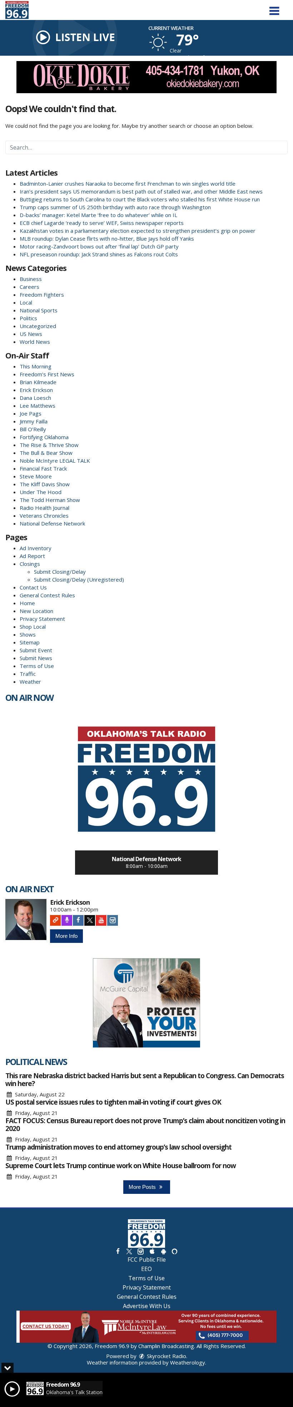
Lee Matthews (37, 405)
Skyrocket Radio (165, 1356)
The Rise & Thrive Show (49, 444)
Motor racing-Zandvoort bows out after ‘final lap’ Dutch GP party (99, 246)
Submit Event (36, 650)
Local (26, 302)
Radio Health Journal (44, 507)
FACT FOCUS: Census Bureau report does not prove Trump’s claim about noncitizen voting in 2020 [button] (145, 1124)
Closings (30, 563)
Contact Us (33, 587)
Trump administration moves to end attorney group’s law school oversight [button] (118, 1147)
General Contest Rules (47, 595)
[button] (274, 8)
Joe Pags (30, 413)
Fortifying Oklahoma (44, 437)
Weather (30, 681)
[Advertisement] (146, 77)
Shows (28, 634)
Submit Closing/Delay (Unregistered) (79, 579)
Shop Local (33, 626)
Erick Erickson (36, 389)
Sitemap (30, 642)
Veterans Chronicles (44, 515)
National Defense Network (52, 523)
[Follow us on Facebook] (118, 1251)
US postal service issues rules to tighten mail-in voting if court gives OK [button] (113, 1102)
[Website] (55, 920)
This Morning (35, 366)
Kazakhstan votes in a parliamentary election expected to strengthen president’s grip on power (137, 230)
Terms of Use (37, 665)
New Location (36, 610)
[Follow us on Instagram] (140, 1251)
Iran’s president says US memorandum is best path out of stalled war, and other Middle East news (141, 191)
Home (27, 603)
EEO (146, 1269)
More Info (66, 936)
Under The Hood (40, 492)
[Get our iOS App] (151, 1251)
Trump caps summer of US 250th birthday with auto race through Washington (115, 207)
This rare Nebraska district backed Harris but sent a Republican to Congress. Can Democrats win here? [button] (144, 1079)
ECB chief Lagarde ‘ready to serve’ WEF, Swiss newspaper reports (102, 222)
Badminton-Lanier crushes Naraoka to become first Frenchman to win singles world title (127, 183)
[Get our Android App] (163, 1251)
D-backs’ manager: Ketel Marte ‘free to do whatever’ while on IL (98, 214)
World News (35, 341)
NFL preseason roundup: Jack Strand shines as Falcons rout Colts (99, 254)
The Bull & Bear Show (46, 452)
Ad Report (32, 555)
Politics (28, 318)
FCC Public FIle (147, 1259)
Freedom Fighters (42, 294)
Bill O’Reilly (33, 429)
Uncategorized (38, 326)
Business (31, 278)
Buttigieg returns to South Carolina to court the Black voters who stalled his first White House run (140, 199)
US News (31, 333)
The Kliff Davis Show (45, 484)
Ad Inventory (35, 548)
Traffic (28, 673)
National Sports (39, 310)
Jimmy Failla (34, 421)
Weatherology (187, 1362)
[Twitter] (89, 920)
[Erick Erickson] (25, 919)
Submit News (36, 658)
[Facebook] (78, 920)
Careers (29, 286)
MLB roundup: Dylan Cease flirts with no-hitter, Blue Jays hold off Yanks (107, 238)
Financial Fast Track (43, 468)
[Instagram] (112, 920)
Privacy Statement (42, 618)
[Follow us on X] (129, 1251)
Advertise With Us (146, 1306)
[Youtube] (101, 920)
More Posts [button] (143, 1187)
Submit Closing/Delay (60, 571)
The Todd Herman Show (50, 499)
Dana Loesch (35, 397)
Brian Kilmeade (38, 382)
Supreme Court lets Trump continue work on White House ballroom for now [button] (120, 1165)
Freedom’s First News (47, 374)
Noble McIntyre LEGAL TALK (55, 460)
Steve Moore (36, 476)
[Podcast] (66, 920)
